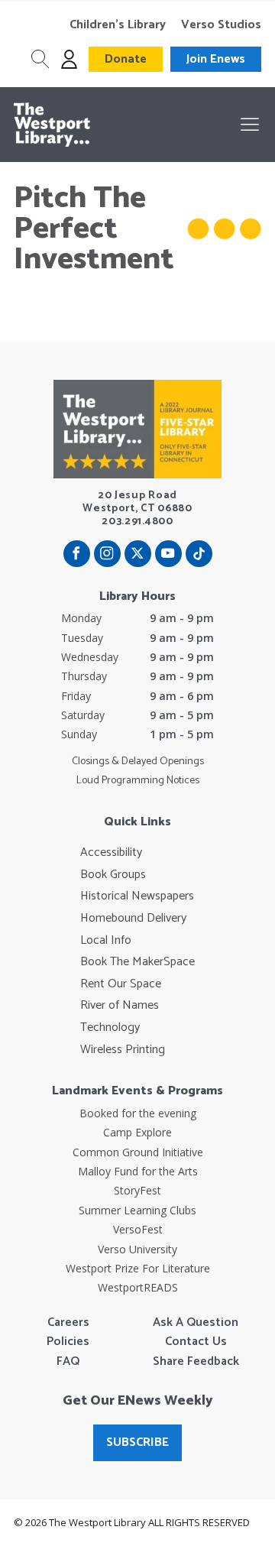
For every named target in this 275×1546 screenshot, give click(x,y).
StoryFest (137, 1190)
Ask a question (195, 1323)
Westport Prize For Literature (138, 1268)
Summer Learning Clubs (137, 1210)
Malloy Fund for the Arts (138, 1171)
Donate (126, 59)
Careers (68, 1323)
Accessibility (111, 853)
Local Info (105, 941)
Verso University (137, 1249)
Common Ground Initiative (138, 1152)
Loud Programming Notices (137, 781)
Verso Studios (221, 25)
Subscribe (137, 1442)
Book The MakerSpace (137, 962)
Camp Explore (137, 1132)
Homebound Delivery (133, 919)
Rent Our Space (120, 984)
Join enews (215, 59)
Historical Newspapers (137, 896)
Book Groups (113, 875)
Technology (110, 1028)
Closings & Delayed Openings (138, 762)
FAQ (68, 1362)
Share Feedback (196, 1362)
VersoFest (138, 1229)
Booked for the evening (137, 1113)
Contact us (196, 1342)
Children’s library (118, 25)
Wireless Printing (122, 1050)
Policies (68, 1342)
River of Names (119, 1006)
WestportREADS (138, 1287)
